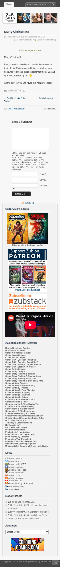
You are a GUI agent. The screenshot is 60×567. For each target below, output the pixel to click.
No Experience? (12, 425)
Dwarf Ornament (47, 98)
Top (56, 563)
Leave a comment (45, 40)
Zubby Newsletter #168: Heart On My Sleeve (28, 515)
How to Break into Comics (17, 348)
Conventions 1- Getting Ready (19, 409)
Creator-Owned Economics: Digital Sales (24, 418)
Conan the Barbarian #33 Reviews (23, 518)
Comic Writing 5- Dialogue (17, 395)
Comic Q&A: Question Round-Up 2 (21, 362)
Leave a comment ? (16, 109)
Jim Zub (20, 37)
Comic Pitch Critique (15, 357)
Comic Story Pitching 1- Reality (20, 374)
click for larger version (30, 50)
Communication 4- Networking (19, 406)
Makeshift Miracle (16, 486)
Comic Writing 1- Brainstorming (20, 385)
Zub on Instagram (16, 473)
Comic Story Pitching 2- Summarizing (23, 376)
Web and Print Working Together (20, 444)
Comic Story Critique (15, 371)
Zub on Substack (15, 478)
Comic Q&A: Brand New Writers (20, 367)
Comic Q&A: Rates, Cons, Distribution (23, 364)
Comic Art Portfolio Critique (18, 353)
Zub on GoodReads (17, 470)
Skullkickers (13, 489)
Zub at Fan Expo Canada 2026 (22, 502)
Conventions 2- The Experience (20, 411)
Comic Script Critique (15, 369)
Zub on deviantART (17, 464)
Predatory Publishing (15, 430)
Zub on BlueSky (15, 461)
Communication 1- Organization (20, 399)
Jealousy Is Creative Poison (18, 423)
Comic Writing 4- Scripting (17, 392)
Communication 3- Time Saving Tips (22, 404)
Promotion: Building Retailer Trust (21, 441)
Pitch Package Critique (16, 427)
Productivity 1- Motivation (17, 432)
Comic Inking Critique (15, 355)
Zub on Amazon (15, 458)
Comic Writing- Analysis (16, 383)
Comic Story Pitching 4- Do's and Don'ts (24, 381)
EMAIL (43, 180)
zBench (44, 562)
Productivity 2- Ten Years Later (19, 434)
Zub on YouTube (15, 481)
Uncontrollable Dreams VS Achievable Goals (26, 446)
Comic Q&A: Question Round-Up (20, 360)
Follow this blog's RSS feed (20, 483)
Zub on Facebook (16, 467)
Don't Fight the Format (15, 420)
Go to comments (24, 40)
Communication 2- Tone (16, 402)
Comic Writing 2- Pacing (16, 388)
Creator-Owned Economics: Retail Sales (24, 416)
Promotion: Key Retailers (17, 437)
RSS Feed (29, 203)
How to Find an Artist (15, 350)
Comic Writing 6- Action (16, 397)
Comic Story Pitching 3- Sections (20, 378)
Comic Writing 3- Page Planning (20, 390)
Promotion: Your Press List (18, 439)
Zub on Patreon (15, 475)
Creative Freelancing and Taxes (20, 413)
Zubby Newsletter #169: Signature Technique (28, 512)
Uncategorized (14, 91)
